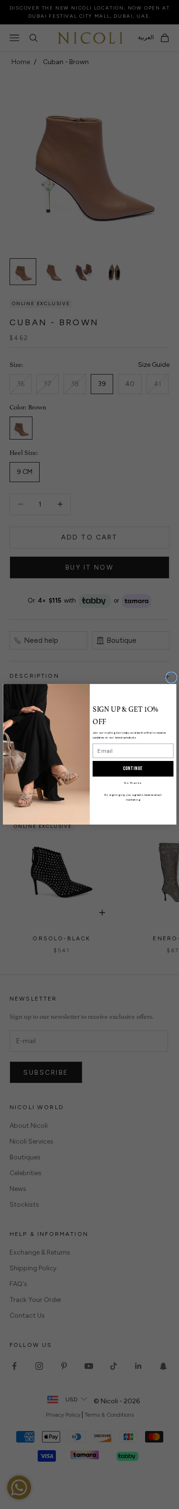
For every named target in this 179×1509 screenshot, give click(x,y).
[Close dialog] (171, 677)
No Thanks (133, 783)
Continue (133, 769)
